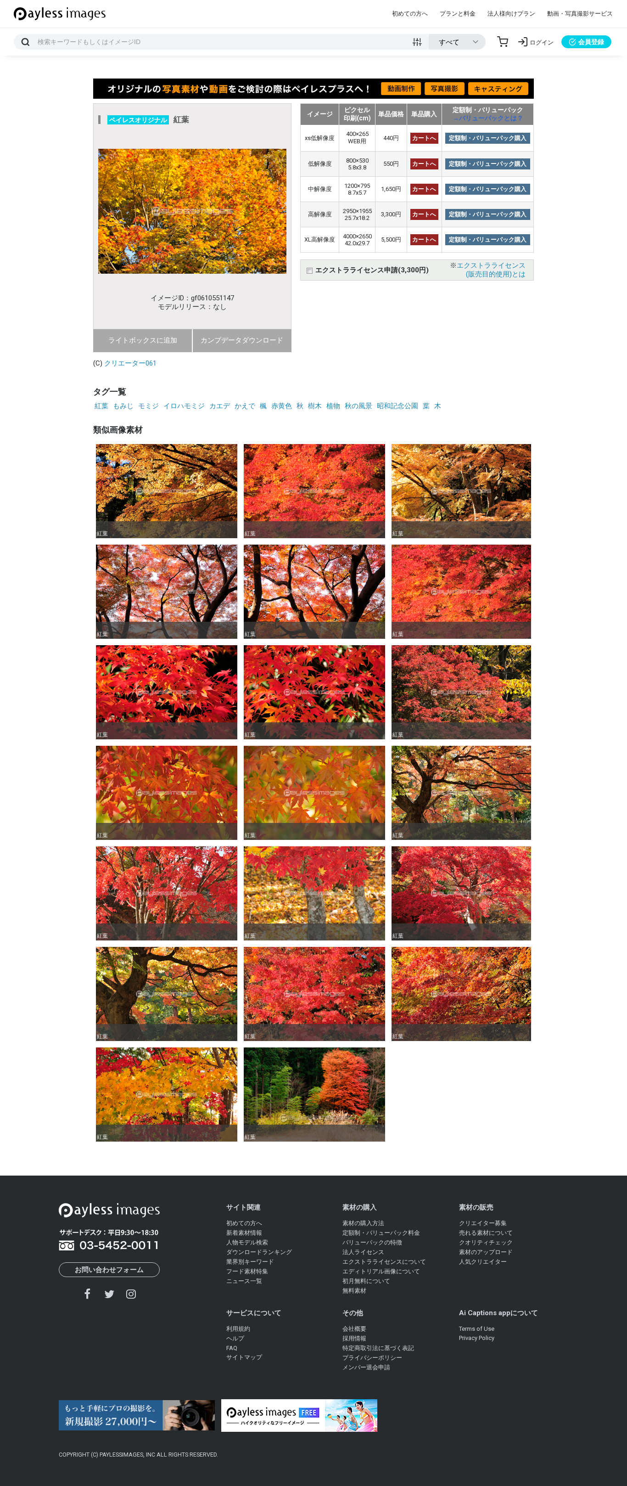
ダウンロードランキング (259, 1252)
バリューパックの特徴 (372, 1242)
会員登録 (591, 41)
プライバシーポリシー (372, 1357)
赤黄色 (281, 406)
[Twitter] (109, 1294)
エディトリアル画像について (381, 1271)
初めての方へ (410, 13)
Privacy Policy (476, 1337)
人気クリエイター (483, 1261)
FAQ (231, 1348)
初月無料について (366, 1281)
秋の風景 (358, 406)
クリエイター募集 (483, 1223)
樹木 (315, 406)
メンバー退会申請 (366, 1367)
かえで (245, 406)
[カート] (502, 42)
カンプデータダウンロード (242, 340)
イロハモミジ (184, 406)
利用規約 (238, 1328)
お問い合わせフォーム (109, 1270)
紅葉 (101, 406)
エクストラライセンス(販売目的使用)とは (491, 269)
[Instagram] (130, 1294)
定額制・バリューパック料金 (381, 1232)
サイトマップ (244, 1357)
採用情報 (354, 1338)
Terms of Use (476, 1328)
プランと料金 (458, 13)
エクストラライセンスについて (384, 1261)
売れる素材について (486, 1232)
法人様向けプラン (511, 13)
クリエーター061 (130, 363)
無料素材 (354, 1290)
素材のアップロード (486, 1252)
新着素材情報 (244, 1232)
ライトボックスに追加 (142, 340)
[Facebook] (87, 1294)
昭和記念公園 (397, 406)
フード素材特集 (247, 1271)
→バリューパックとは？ (488, 118)
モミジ (148, 406)
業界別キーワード (250, 1261)
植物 (333, 406)
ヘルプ (235, 1338)
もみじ (123, 406)
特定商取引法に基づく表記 (378, 1348)
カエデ (219, 406)
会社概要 (354, 1328)
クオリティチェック (486, 1242)
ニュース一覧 (244, 1281)
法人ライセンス (363, 1252)
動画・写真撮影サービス (580, 13)
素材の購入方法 (363, 1223)
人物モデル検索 (247, 1242)
